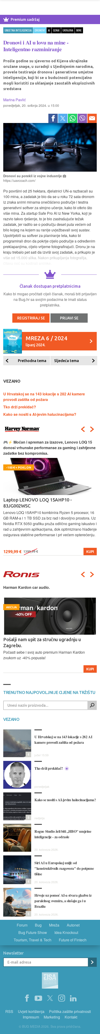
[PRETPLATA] (92, 962)
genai (56, 30)
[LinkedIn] (73, 998)
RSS (9, 1011)
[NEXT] (92, 429)
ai (49, 30)
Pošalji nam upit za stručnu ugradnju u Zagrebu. (42, 642)
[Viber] (82, 118)
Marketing (52, 1017)
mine (79, 30)
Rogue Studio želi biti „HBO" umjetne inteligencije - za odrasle (62, 834)
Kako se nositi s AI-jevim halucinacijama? (39, 414)
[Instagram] (61, 998)
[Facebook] (53, 118)
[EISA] (50, 981)
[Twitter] (62, 118)
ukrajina (68, 30)
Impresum (31, 1017)
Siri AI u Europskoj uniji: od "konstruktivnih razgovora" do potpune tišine (64, 868)
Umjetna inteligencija (18, 30)
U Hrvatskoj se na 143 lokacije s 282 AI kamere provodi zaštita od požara (44, 396)
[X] (50, 998)
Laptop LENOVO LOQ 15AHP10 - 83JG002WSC (37, 502)
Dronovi (40, 30)
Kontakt (71, 1017)
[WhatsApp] (72, 118)
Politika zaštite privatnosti (70, 1011)
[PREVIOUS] (82, 429)
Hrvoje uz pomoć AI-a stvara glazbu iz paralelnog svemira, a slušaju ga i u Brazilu (62, 900)
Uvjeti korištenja (31, 1011)
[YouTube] (38, 998)
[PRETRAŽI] (92, 705)
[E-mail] (92, 118)
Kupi (90, 551)
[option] (50, 497)
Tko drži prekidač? (19, 407)
